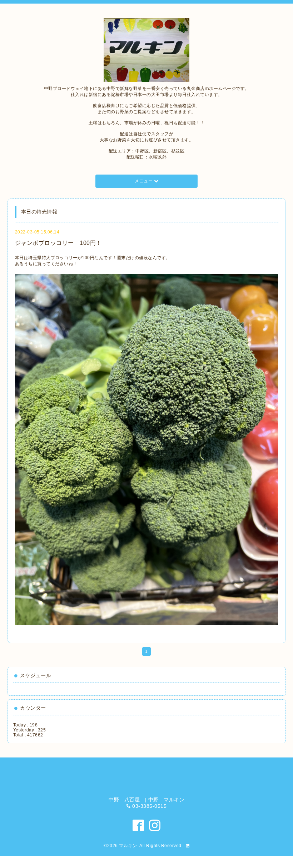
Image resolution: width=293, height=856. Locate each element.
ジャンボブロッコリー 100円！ (58, 243)
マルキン (128, 845)
